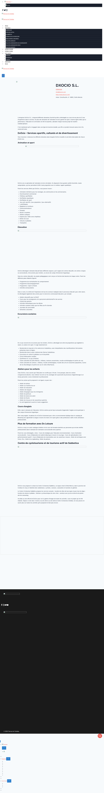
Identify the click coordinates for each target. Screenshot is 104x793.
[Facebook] (3, 10)
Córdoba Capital (10, 32)
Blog (6, 64)
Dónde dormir (9, 49)
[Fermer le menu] (0, 741)
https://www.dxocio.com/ (63, 94)
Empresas (8, 55)
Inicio (6, 25)
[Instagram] (7, 10)
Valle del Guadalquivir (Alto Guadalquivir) (16, 42)
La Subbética (9, 34)
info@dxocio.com (61, 92)
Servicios (7, 62)
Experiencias (9, 57)
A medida (8, 59)
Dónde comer (9, 51)
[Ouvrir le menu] (3, 75)
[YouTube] (7, 605)
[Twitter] (5, 10)
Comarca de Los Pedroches (12, 36)
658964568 (59, 89)
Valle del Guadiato (10, 47)
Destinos (4, 758)
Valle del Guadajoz (10, 40)
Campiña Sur (9, 30)
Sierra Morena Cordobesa (12, 38)
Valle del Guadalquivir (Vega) (13, 45)
